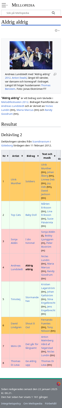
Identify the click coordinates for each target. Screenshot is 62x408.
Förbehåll (50, 403)
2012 (8, 77)
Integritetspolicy (11, 403)
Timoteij (15, 299)
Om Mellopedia (32, 403)
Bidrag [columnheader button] (31, 155)
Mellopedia (23, 5)
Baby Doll (31, 214)
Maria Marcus (25, 109)
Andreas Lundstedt (12, 106)
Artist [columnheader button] (15, 155)
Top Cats (16, 214)
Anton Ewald (19, 77)
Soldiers (30, 181)
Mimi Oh (16, 346)
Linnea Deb (48, 179)
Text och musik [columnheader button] (47, 155)
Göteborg (7, 145)
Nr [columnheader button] (4, 155)
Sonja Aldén (48, 231)
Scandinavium (40, 141)
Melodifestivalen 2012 (14, 102)
